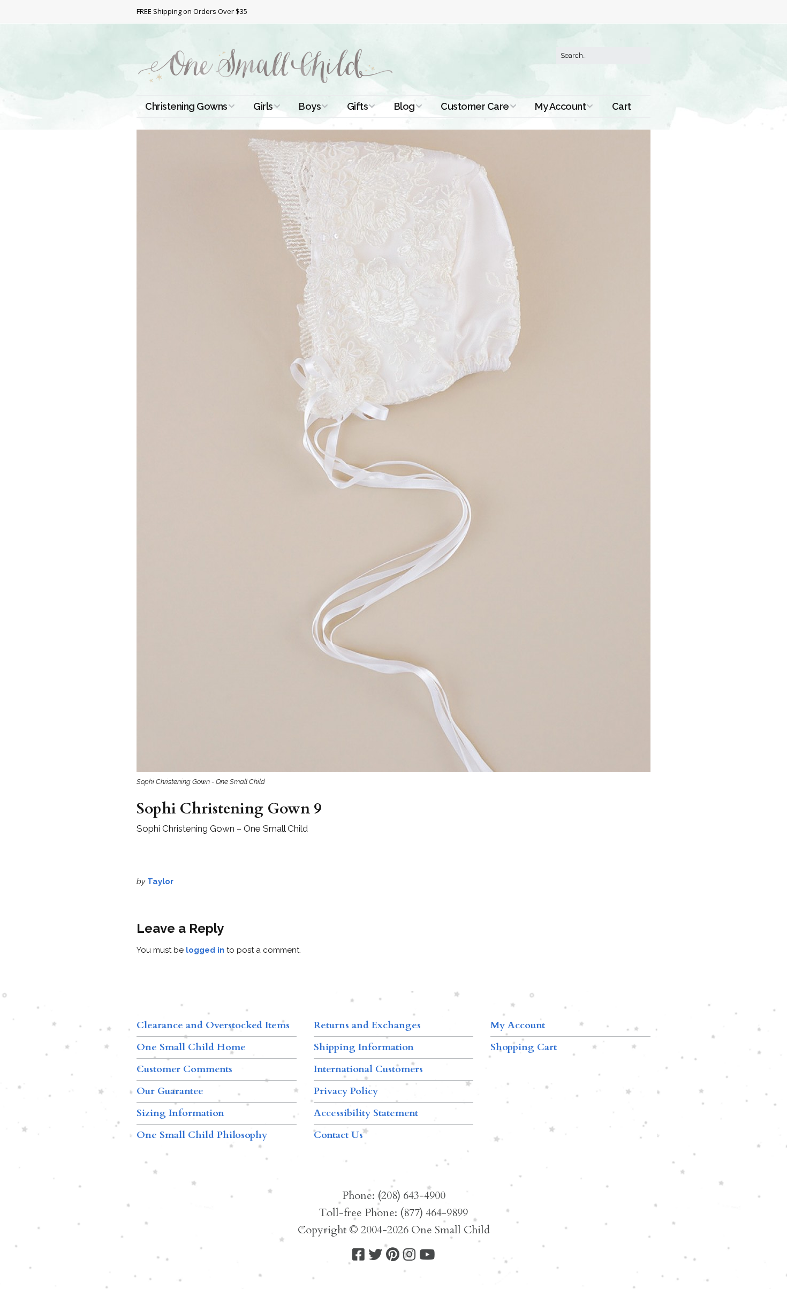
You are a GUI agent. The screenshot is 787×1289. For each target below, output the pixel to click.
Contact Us (338, 1135)
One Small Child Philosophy (202, 1135)
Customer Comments (184, 1069)
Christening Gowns (186, 106)
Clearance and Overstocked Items (213, 1025)
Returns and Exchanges (367, 1025)
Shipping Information (364, 1047)
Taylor (160, 881)
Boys (310, 106)
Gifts (357, 106)
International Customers (368, 1069)
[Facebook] (358, 1255)
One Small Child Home (191, 1047)
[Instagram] (409, 1255)
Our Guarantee (170, 1091)
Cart (621, 106)
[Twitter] (375, 1255)
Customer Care (475, 106)
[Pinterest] (392, 1255)
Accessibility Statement (366, 1113)
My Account (560, 106)
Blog (404, 106)
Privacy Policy (346, 1091)
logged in (205, 950)
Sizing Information (180, 1113)
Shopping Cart (523, 1047)
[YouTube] (427, 1255)
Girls (263, 106)
